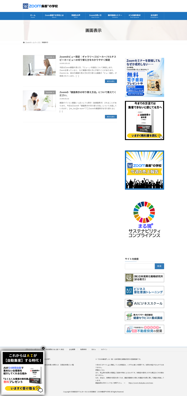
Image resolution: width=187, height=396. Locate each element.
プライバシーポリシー (33, 349)
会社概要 (72, 349)
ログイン (104, 349)
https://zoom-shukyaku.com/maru (141, 383)
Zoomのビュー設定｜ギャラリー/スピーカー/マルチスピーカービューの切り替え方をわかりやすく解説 (88, 58)
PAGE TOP (180, 381)
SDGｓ (93, 349)
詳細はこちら (100, 370)
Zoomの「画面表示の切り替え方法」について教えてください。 (88, 93)
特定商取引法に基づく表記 (55, 349)
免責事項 (83, 349)
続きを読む (111, 81)
